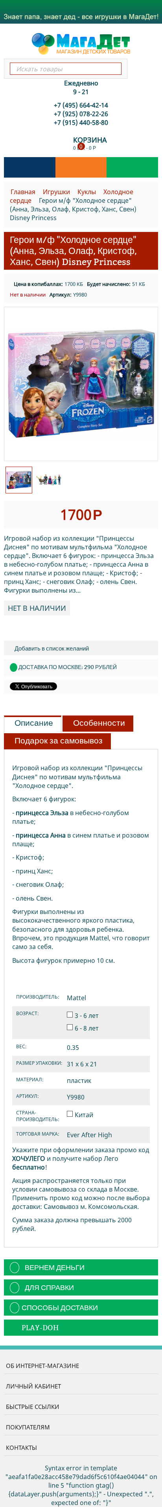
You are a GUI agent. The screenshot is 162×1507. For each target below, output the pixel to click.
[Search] (115, 69)
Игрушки (56, 191)
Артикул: (61, 294)
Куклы (86, 191)
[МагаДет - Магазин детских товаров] (81, 43)
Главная (23, 191)
